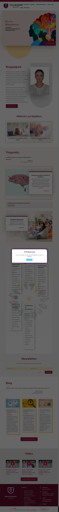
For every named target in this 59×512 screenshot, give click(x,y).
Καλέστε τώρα (29, 259)
